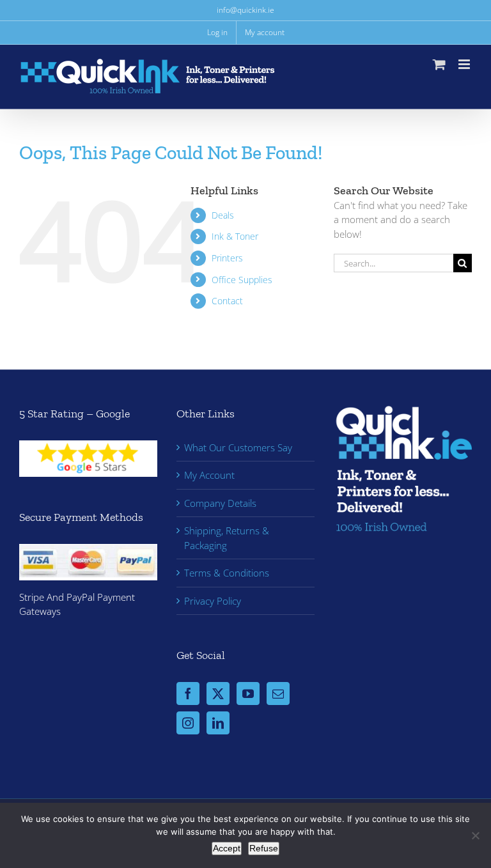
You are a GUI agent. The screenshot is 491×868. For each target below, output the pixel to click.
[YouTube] (248, 693)
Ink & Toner (235, 236)
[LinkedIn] (218, 722)
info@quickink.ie (245, 9)
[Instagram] (187, 722)
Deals (223, 215)
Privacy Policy (212, 600)
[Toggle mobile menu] (465, 64)
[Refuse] (475, 835)
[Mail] (278, 693)
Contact (227, 301)
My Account (209, 475)
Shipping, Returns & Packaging (226, 538)
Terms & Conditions (226, 572)
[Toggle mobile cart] (439, 64)
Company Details (220, 503)
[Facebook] (187, 693)
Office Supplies (242, 280)
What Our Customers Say (238, 447)
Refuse (263, 848)
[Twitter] (218, 693)
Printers (227, 258)
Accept (226, 848)
